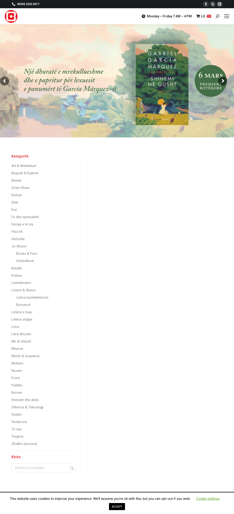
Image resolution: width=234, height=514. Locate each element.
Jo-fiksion (19, 246)
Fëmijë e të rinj (22, 224)
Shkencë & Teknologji (27, 407)
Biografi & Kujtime (24, 173)
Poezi (15, 378)
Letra (15, 327)
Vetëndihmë (25, 261)
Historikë (18, 239)
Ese (14, 210)
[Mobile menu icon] (226, 16)
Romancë (23, 305)
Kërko (71, 467)
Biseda (16, 180)
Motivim (17, 363)
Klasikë (16, 268)
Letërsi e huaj (21, 312)
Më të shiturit (21, 341)
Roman (16, 393)
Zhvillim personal (24, 444)
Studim (16, 414)
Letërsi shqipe (21, 319)
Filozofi (16, 232)
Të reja (16, 429)
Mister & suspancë (25, 356)
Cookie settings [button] (208, 499)
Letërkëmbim (21, 283)
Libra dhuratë (21, 334)
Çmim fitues (20, 188)
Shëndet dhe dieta (24, 400)
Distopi (16, 195)
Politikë (16, 385)
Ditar (14, 202)
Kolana (16, 275)
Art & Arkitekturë (23, 166)
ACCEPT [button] (117, 506)
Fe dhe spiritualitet (25, 217)
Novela (16, 371)
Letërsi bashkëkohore (32, 297)
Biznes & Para (26, 254)
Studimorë (19, 422)
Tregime (17, 436)
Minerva (17, 349)
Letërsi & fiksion (23, 290)
